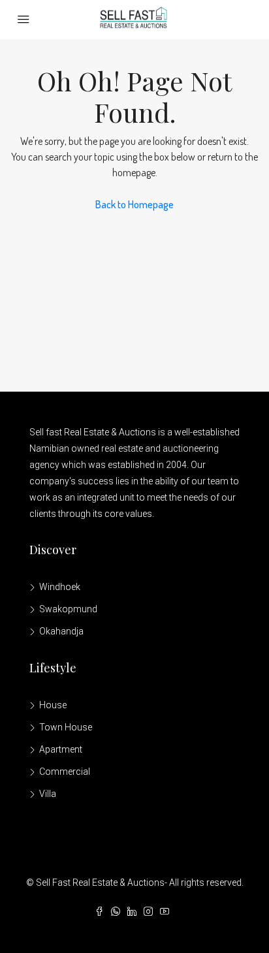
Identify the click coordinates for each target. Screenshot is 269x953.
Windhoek (59, 587)
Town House (65, 727)
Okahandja (61, 631)
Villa (47, 794)
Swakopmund (68, 609)
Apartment (60, 749)
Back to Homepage (134, 204)
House (53, 705)
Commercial (64, 771)
